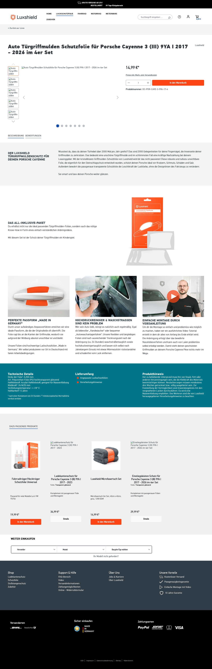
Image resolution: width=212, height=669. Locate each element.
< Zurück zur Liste (16, 28)
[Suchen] (169, 17)
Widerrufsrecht (128, 661)
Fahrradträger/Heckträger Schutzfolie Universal (26, 480)
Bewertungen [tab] (33, 135)
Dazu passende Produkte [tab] (23, 426)
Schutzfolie (13, 580)
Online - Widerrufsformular (71, 590)
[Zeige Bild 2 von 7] (62, 126)
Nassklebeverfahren (152, 342)
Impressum (90, 661)
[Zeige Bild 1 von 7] (58, 126)
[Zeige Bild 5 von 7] (75, 126)
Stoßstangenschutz (17, 583)
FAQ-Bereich (64, 576)
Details (66, 519)
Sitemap (118, 661)
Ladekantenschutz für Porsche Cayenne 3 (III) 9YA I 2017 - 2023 (66, 477)
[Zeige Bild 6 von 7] (79, 126)
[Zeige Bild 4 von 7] (71, 126)
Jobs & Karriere (116, 576)
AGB (82, 661)
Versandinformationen (68, 583)
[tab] (16, 136)
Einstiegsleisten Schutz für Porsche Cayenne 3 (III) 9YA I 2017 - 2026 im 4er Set (146, 477)
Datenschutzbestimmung (105, 661)
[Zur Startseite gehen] (24, 17)
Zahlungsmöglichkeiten (69, 586)
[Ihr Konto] (188, 17)
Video (61, 580)
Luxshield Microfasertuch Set (106, 478)
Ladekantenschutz (16, 576)
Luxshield (199, 45)
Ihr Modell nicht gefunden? (106, 556)
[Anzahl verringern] (129, 83)
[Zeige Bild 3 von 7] (66, 126)
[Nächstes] (118, 97)
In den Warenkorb (178, 82)
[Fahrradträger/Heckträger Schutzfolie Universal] (25, 455)
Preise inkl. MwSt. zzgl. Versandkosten (141, 75)
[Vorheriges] (24, 97)
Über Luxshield (116, 580)
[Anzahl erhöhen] (148, 83)
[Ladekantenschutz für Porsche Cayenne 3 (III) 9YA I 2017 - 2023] (65, 454)
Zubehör (12, 586)
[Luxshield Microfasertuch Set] (106, 455)
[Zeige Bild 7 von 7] (83, 126)
